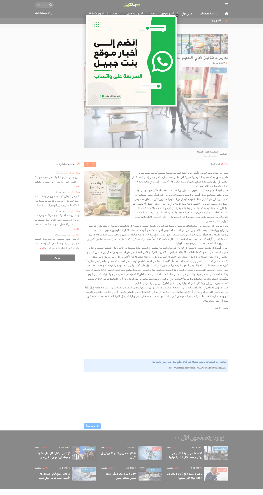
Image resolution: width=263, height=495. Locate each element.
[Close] (177, 15)
